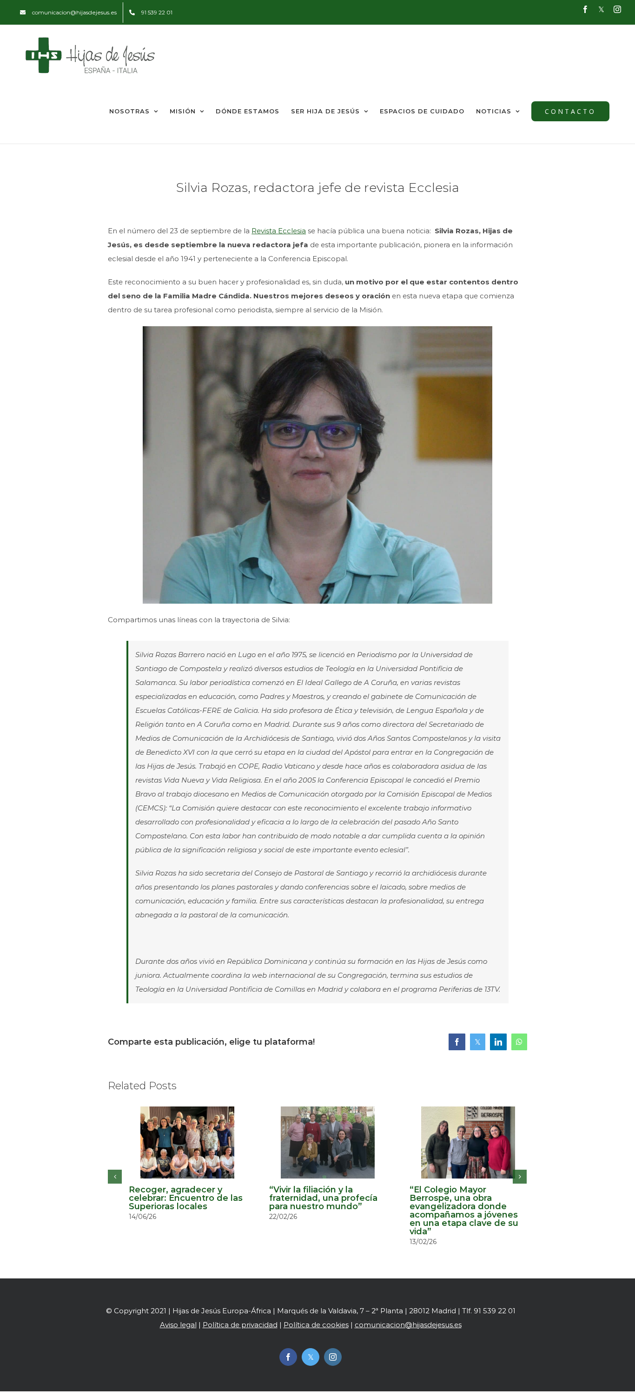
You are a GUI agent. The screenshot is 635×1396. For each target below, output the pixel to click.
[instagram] (333, 1357)
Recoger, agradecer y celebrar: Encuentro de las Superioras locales (186, 1198)
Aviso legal (178, 1324)
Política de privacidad (240, 1324)
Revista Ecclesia (278, 230)
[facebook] (288, 1357)
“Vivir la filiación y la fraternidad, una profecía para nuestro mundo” (323, 1198)
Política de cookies (316, 1324)
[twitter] (310, 1357)
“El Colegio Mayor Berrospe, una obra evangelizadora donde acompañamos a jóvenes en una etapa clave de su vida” (464, 1211)
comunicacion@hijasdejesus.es (408, 1324)
